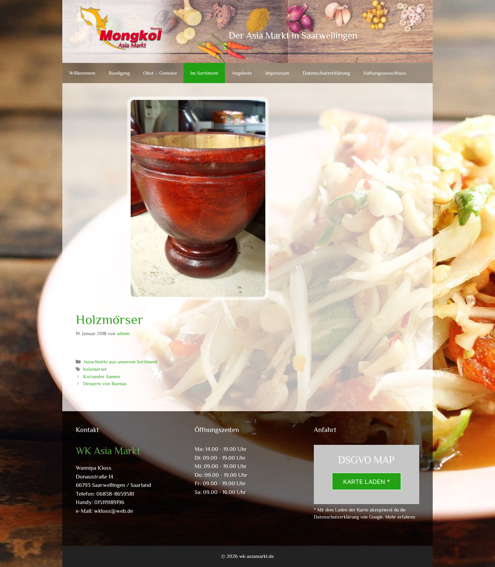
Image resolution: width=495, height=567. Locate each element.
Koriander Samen (101, 376)
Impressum (277, 73)
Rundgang (119, 73)
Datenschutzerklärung (326, 73)
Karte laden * (366, 481)
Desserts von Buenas (105, 383)
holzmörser (95, 369)
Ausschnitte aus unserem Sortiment (120, 361)
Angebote (242, 73)
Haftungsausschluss (384, 73)
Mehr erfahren (400, 517)
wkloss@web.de (113, 511)
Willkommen (82, 73)
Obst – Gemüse (160, 73)
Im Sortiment (204, 73)
